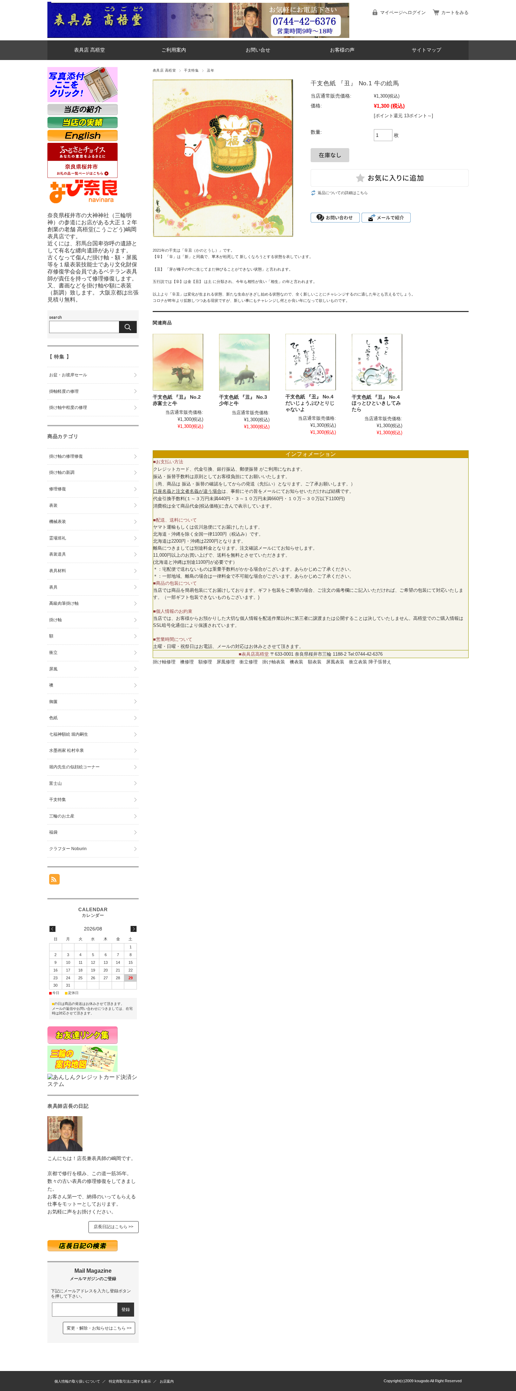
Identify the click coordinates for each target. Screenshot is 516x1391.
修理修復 (57, 488)
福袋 (53, 832)
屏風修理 (226, 661)
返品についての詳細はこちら (343, 193)
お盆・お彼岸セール (68, 374)
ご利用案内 (173, 50)
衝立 (53, 652)
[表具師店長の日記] (64, 1149)
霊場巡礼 (57, 538)
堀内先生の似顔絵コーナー (74, 766)
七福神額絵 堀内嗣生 (68, 734)
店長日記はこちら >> (113, 1226)
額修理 (205, 661)
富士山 (55, 783)
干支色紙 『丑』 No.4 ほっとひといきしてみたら (376, 403)
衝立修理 (248, 661)
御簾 (53, 701)
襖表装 (296, 661)
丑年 (210, 70)
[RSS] (54, 881)
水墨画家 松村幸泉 (66, 750)
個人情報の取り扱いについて (77, 1381)
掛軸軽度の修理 (64, 391)
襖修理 (187, 661)
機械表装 (57, 521)
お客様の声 (342, 50)
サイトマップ (426, 50)
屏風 (53, 669)
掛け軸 (55, 619)
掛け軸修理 (164, 661)
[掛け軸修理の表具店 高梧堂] (49, 35)
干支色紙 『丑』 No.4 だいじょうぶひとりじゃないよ (310, 403)
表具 (53, 587)
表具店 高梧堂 (89, 50)
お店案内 (167, 1381)
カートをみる (455, 12)
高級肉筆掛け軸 (64, 603)
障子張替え (380, 661)
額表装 (315, 661)
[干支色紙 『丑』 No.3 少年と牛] (244, 362)
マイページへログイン (403, 12)
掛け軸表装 (273, 661)
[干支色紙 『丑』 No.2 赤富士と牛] (178, 362)
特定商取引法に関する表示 (130, 1381)
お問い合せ (258, 50)
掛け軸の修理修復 (66, 456)
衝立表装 (358, 661)
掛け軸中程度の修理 (68, 407)
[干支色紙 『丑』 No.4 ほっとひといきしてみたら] (377, 362)
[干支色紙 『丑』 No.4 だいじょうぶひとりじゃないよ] (310, 362)
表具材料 (57, 570)
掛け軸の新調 (61, 472)
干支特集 (191, 70)
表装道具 (57, 554)
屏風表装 (335, 661)
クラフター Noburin (68, 848)
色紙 (53, 717)
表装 (53, 505)
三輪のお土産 (61, 816)
